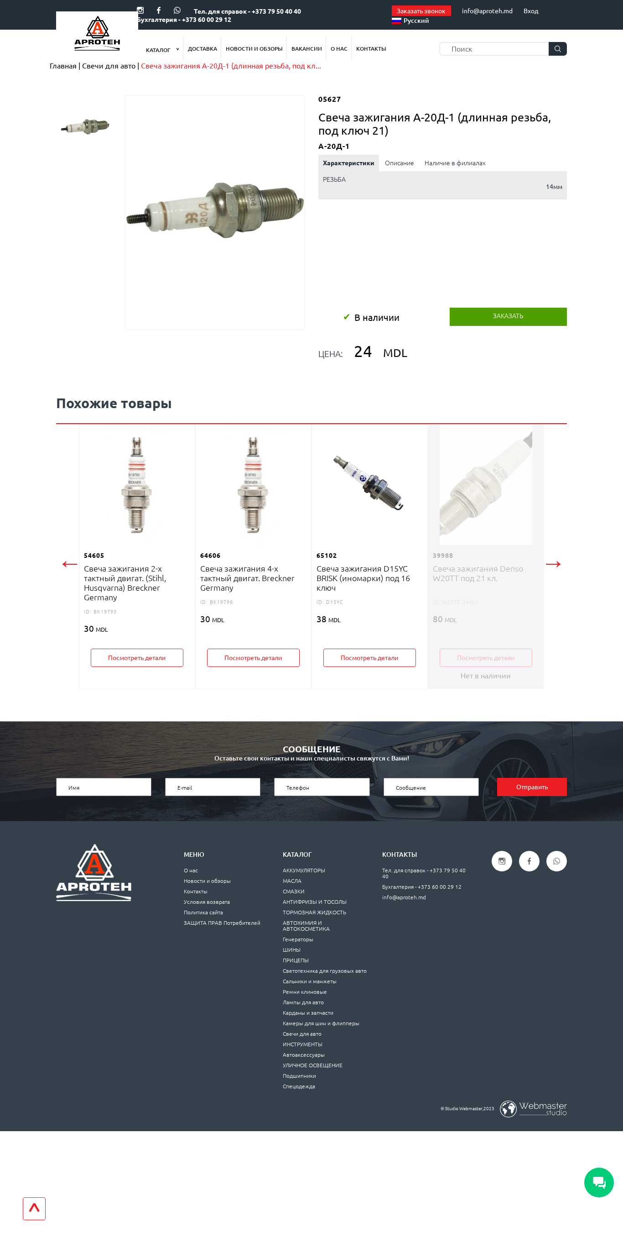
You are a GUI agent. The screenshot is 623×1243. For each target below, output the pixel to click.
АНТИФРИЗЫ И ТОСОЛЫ (315, 902)
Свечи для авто (302, 1034)
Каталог (158, 50)
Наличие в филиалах (455, 163)
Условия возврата (207, 902)
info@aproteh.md (487, 11)
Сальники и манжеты (310, 981)
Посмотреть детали (137, 657)
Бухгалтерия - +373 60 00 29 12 (184, 19)
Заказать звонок (421, 11)
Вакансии (306, 49)
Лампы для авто (303, 1002)
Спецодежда (299, 1086)
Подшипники (299, 1076)
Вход (531, 11)
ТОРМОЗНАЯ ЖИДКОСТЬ (314, 912)
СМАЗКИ (294, 891)
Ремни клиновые (305, 992)
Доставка (202, 49)
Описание (399, 163)
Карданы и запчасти (308, 1013)
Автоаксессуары (304, 1055)
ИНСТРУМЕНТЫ (302, 1044)
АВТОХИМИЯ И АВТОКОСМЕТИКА (306, 926)
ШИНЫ (292, 950)
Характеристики (348, 163)
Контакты (371, 49)
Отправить (532, 787)
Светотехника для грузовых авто (325, 971)
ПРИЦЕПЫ (296, 960)
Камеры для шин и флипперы (321, 1023)
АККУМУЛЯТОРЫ (304, 870)
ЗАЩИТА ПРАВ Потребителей (222, 923)
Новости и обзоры (254, 49)
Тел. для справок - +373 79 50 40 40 (247, 11)
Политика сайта (203, 912)
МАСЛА (292, 881)
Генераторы (298, 939)
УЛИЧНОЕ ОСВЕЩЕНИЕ (313, 1065)
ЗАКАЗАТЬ (508, 316)
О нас (339, 49)
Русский (416, 20)
